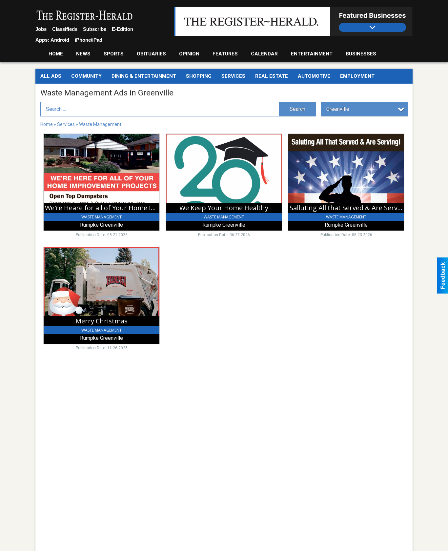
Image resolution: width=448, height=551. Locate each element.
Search (297, 109)
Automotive (314, 76)
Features (225, 54)
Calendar (264, 54)
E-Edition (122, 29)
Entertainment (312, 54)
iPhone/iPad (88, 40)
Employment (357, 76)
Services (233, 76)
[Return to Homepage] (84, 16)
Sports (114, 54)
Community (86, 76)
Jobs (41, 29)
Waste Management (100, 124)
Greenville (337, 109)
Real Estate (271, 76)
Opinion (189, 54)
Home (56, 54)
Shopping (199, 76)
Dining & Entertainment (144, 76)
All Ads (50, 76)
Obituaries (151, 54)
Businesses (361, 54)
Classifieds (64, 29)
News (83, 54)
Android (60, 40)
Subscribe (94, 29)
